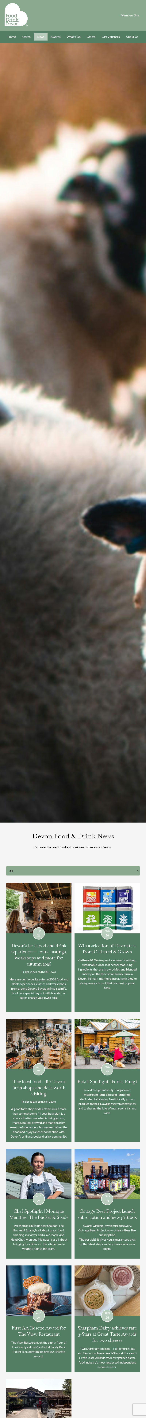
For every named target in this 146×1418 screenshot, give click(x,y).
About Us (132, 36)
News (40, 36)
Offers (91, 36)
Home (12, 36)
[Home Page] (14, 15)
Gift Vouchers (111, 36)
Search (26, 36)
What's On (74, 36)
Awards (56, 36)
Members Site (130, 15)
